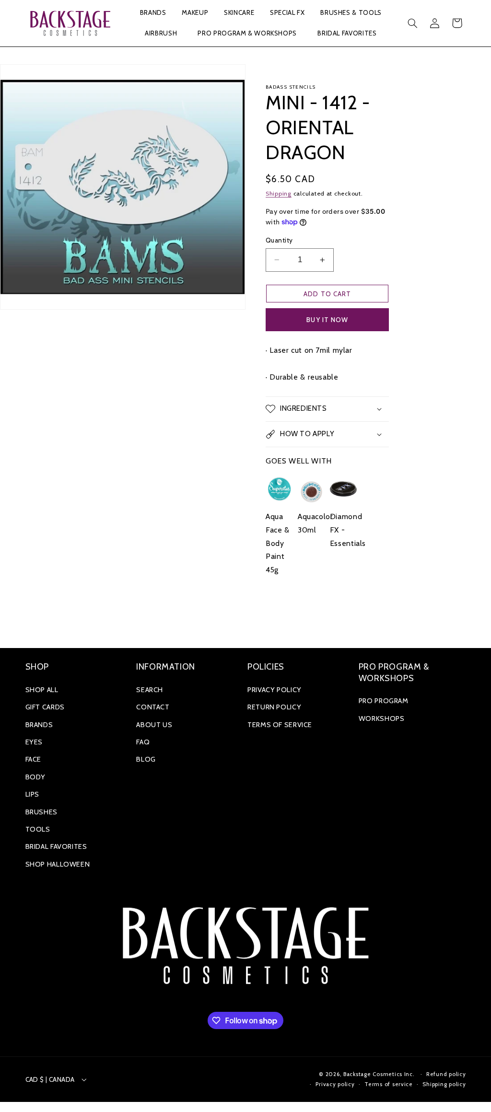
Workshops (382, 718)
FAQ (143, 742)
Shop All (41, 689)
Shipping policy (444, 1084)
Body (35, 777)
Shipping (279, 193)
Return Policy (274, 707)
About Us (154, 724)
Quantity (279, 240)
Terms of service (388, 1084)
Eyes (34, 742)
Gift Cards (45, 707)
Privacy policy (335, 1084)
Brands (39, 724)
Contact (152, 707)
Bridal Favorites (56, 846)
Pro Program (384, 700)
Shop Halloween (57, 864)
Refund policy (446, 1074)
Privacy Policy (274, 689)
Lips (32, 794)
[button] (153, 13)
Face (33, 759)
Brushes (41, 812)
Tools (37, 829)
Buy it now (327, 320)
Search (149, 689)
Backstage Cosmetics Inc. (379, 1074)
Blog (146, 759)
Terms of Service (279, 724)
